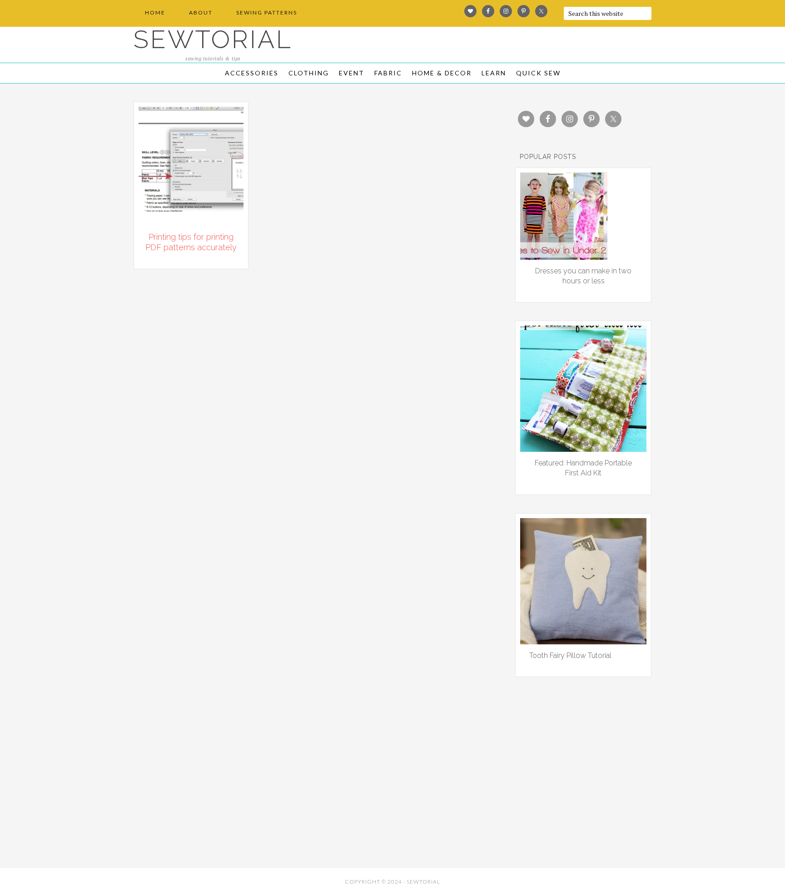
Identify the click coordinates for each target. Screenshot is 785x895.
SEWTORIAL (213, 39)
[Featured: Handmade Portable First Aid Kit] (583, 449)
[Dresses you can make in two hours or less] (563, 257)
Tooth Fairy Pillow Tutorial (570, 655)
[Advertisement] (215, 797)
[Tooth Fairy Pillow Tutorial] (583, 641)
